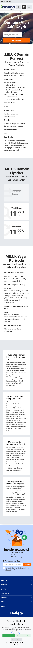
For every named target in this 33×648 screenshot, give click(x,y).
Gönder (27, 564)
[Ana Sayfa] (8, 6)
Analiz (17, 643)
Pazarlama (17, 645)
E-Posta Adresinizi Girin (11, 561)
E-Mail (3, 589)
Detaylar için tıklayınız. (16, 633)
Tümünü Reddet (16, 639)
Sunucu (4, 597)
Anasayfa (3, 12)
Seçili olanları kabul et (23, 635)
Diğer (3, 606)
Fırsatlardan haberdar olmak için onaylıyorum (17, 569)
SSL (2, 602)
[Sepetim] (24, 7)
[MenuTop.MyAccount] (18, 7)
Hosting (4, 585)
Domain (11, 12)
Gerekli (10, 643)
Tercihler (24, 643)
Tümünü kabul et (8, 635)
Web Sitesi (5, 593)
